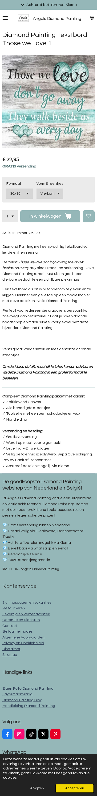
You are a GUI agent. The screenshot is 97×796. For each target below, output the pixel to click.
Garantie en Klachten (21, 620)
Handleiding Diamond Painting (28, 706)
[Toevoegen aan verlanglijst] (89, 216)
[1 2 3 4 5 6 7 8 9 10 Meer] (10, 216)
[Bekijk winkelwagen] (92, 18)
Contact (9, 626)
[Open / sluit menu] (5, 18)
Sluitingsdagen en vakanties (27, 602)
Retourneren (13, 608)
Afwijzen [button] (37, 788)
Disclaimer (11, 649)
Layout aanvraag (17, 694)
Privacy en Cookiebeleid (23, 643)
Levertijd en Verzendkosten (26, 614)
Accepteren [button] (74, 788)
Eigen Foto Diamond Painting (27, 688)
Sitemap (9, 655)
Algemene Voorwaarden (23, 637)
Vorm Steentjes (49, 183)
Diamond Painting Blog (22, 700)
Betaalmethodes (17, 631)
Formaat (13, 183)
